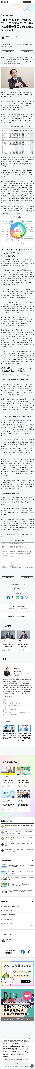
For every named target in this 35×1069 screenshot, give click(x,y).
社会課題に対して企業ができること (9, 923)
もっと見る (31, 925)
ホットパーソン (6, 934)
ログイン (27, 2)
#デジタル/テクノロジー (9, 44)
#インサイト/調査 (18, 44)
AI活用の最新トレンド (6, 910)
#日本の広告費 (8, 46)
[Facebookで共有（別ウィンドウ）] (8, 597)
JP (10, 2)
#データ (2, 46)
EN (12, 2)
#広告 (2, 44)
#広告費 (30, 44)
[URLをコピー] (26, 597)
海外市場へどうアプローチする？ (9, 919)
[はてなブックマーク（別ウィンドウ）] (22, 597)
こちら (22, 534)
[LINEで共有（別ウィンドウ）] (17, 597)
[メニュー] (33, 2)
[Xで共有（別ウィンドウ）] (13, 597)
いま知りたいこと (6, 901)
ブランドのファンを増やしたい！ (8, 915)
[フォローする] (16, 36)
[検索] (21, 2)
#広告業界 (25, 44)
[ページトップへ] (32, 1066)
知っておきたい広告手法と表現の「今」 (10, 906)
